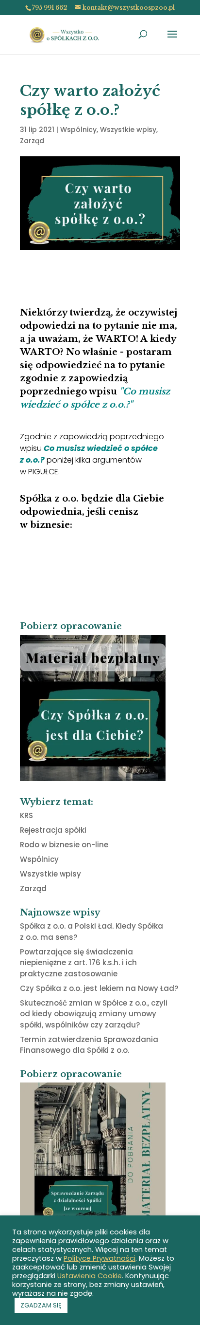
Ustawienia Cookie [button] (89, 1276)
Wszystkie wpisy (128, 129)
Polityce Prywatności (99, 1258)
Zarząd (32, 141)
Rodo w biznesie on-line (64, 845)
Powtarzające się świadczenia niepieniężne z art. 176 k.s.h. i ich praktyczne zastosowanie (78, 963)
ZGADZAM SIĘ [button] (41, 1305)
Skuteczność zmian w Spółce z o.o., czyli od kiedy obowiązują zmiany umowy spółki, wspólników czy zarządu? (93, 1014)
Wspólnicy (78, 129)
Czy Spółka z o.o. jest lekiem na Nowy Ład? (99, 988)
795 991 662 (49, 7)
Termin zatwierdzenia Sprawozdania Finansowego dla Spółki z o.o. (89, 1045)
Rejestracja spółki (53, 830)
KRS (26, 815)
